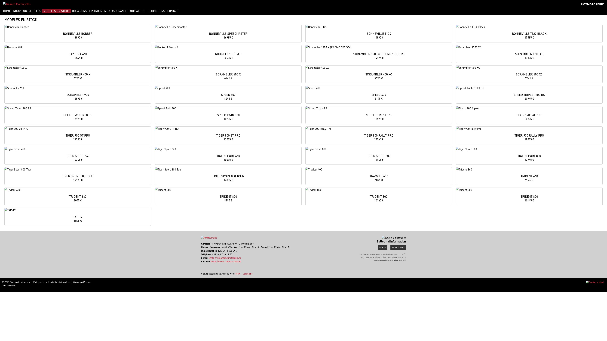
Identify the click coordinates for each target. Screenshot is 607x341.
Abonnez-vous (398, 247)
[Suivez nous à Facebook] (201, 265)
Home (7, 11)
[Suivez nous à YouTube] (204, 265)
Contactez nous (9, 285)
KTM (238, 273)
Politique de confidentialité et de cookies (51, 282)
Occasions (79, 11)
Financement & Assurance (108, 11)
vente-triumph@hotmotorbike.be (225, 258)
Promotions (156, 11)
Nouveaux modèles (27, 11)
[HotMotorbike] (17, 4)
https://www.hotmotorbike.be (226, 261)
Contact (173, 11)
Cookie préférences (82, 282)
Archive (382, 247)
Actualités (137, 11)
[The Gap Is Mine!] (595, 282)
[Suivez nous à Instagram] (202, 265)
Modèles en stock (56, 11)
